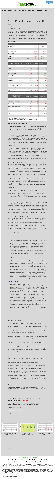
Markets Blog (39, 10)
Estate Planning (22, 10)
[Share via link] (16, 413)
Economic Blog (31, 10)
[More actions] (46, 18)
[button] (51, 10)
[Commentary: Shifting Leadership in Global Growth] (27, 427)
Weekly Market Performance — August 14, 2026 (44, 434)
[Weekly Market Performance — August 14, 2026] (45, 427)
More (45, 10)
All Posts (4, 10)
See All (51, 420)
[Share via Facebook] (8, 413)
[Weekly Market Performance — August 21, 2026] (10, 427)
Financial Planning (12, 10)
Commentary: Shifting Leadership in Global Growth (27, 434)
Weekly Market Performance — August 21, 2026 (10, 434)
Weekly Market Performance (12, 410)
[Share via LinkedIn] (13, 413)
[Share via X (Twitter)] (10, 413)
